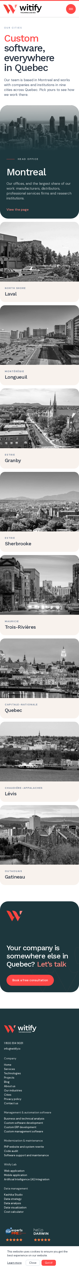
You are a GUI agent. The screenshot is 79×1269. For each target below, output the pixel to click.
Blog (7, 1082)
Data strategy (12, 1199)
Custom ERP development (20, 1127)
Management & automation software (27, 1112)
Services (9, 1069)
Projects (9, 1077)
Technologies (12, 1073)
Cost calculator (14, 1211)
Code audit (11, 1151)
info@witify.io (12, 1048)
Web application (14, 1170)
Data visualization (15, 1207)
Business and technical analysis (24, 1118)
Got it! (48, 1263)
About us (9, 1086)
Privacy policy (12, 1099)
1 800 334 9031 (13, 1043)
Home (7, 1064)
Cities (7, 1094)
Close (32, 1263)
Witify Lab (10, 1164)
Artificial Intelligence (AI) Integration (26, 1179)
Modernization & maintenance (23, 1140)
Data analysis (12, 1203)
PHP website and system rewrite (24, 1146)
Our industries (13, 1090)
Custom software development (23, 1123)
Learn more (14, 1263)
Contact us (11, 1103)
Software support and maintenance (26, 1155)
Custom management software (23, 1131)
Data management (16, 1188)
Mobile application (15, 1175)
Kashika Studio (13, 1194)
